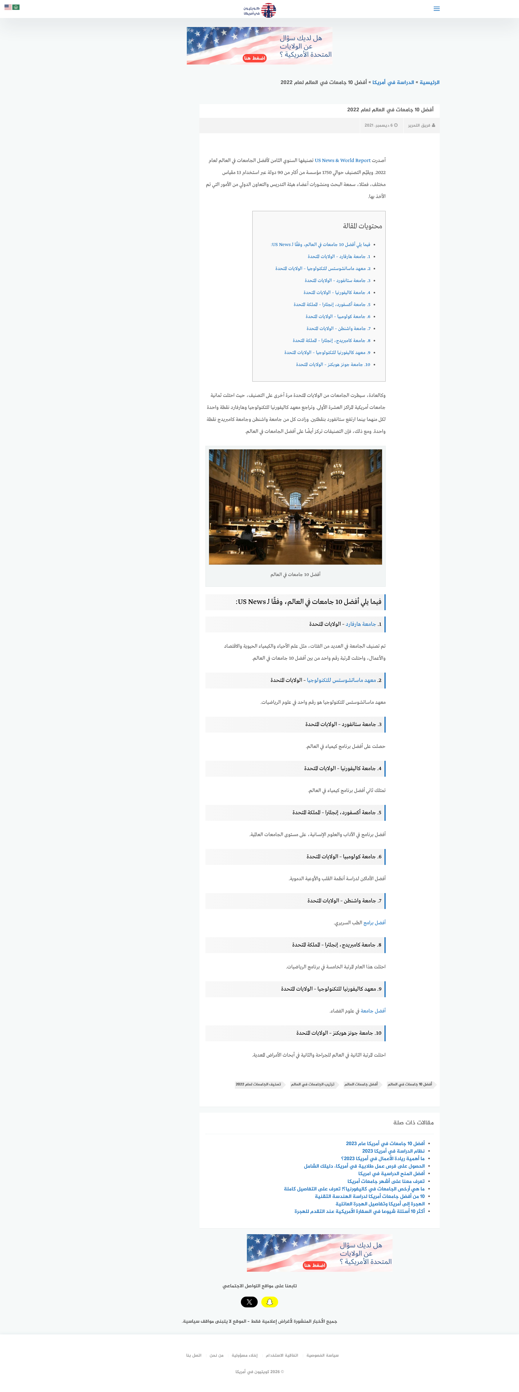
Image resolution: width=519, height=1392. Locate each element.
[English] (8, 8)
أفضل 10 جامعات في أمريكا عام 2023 (385, 1144)
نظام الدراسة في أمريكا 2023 (393, 1151)
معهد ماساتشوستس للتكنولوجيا (341, 680)
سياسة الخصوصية (322, 1355)
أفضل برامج (374, 923)
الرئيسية (430, 82)
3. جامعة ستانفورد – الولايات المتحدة (337, 281)
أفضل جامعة (373, 1011)
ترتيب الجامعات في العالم (312, 1085)
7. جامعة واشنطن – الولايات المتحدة (338, 329)
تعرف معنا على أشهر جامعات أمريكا (386, 1182)
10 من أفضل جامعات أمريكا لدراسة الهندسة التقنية (370, 1196)
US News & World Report (343, 161)
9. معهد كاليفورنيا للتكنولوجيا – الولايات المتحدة (327, 353)
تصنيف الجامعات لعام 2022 (258, 1085)
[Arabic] (16, 8)
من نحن (216, 1355)
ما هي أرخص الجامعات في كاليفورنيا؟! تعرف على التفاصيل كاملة (354, 1189)
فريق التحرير (419, 125)
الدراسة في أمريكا (393, 82)
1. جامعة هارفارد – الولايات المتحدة (339, 257)
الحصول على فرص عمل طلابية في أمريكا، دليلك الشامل (364, 1166)
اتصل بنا (194, 1355)
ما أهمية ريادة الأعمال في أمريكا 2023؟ (383, 1159)
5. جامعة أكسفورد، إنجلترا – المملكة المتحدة (332, 305)
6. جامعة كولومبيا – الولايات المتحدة (338, 317)
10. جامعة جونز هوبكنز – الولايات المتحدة (333, 365)
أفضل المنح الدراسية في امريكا (391, 1174)
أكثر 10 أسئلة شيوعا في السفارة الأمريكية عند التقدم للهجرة (360, 1212)
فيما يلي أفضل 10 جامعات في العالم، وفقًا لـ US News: (320, 245)
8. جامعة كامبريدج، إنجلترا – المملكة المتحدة (331, 341)
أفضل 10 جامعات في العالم (410, 1085)
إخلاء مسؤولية (245, 1355)
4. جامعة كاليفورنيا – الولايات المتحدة (337, 293)
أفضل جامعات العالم (361, 1085)
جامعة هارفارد (361, 624)
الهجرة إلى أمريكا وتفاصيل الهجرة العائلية (380, 1204)
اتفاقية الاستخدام (282, 1355)
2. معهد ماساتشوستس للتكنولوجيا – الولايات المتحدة (322, 269)
